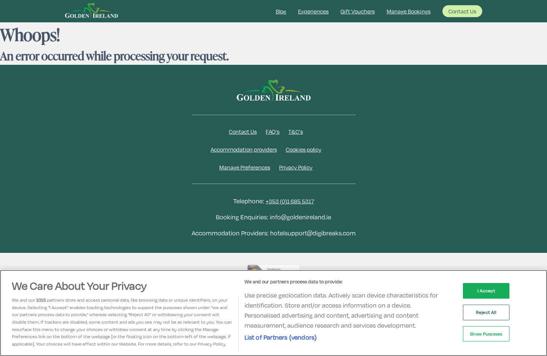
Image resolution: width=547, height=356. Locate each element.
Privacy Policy (296, 167)
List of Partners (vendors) (280, 337)
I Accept (486, 290)
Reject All (486, 312)
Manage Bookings (409, 11)
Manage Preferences (244, 167)
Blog (281, 11)
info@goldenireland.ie (300, 217)
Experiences (313, 11)
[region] (273, 313)
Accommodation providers (244, 149)
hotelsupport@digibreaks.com (313, 233)
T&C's (295, 131)
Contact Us (462, 11)
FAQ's (272, 131)
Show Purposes (486, 334)
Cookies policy (304, 149)
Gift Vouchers (357, 11)
